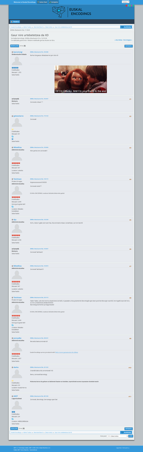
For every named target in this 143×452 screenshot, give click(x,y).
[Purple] (131, 5)
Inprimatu (128, 46)
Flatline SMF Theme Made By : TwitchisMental (25, 450)
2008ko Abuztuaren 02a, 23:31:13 (39, 297)
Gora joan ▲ (126, 448)
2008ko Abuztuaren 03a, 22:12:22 (39, 367)
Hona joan (103, 436)
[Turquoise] (133, 5)
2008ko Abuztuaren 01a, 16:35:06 (39, 52)
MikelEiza (18, 147)
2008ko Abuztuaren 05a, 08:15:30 (39, 396)
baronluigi (18, 52)
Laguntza (118, 448)
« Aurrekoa (118, 40)
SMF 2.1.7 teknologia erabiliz (21, 447)
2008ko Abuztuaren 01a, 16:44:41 (39, 98)
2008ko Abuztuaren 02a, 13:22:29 (39, 219)
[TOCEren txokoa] (12, 139)
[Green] (130, 5)
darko (16, 367)
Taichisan (18, 179)
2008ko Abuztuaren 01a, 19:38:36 (39, 147)
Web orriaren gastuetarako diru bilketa (66, 352)
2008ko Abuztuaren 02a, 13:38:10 (39, 266)
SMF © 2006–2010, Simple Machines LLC (39, 447)
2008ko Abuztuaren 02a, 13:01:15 (39, 179)
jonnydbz (17, 338)
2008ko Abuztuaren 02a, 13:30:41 (39, 248)
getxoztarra (18, 116)
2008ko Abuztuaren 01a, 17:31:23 (39, 116)
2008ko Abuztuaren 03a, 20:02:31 (39, 338)
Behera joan (14, 46)
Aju (15, 219)
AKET (16, 396)
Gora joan (14, 428)
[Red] (126, 5)
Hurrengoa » (127, 40)
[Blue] (128, 5)
